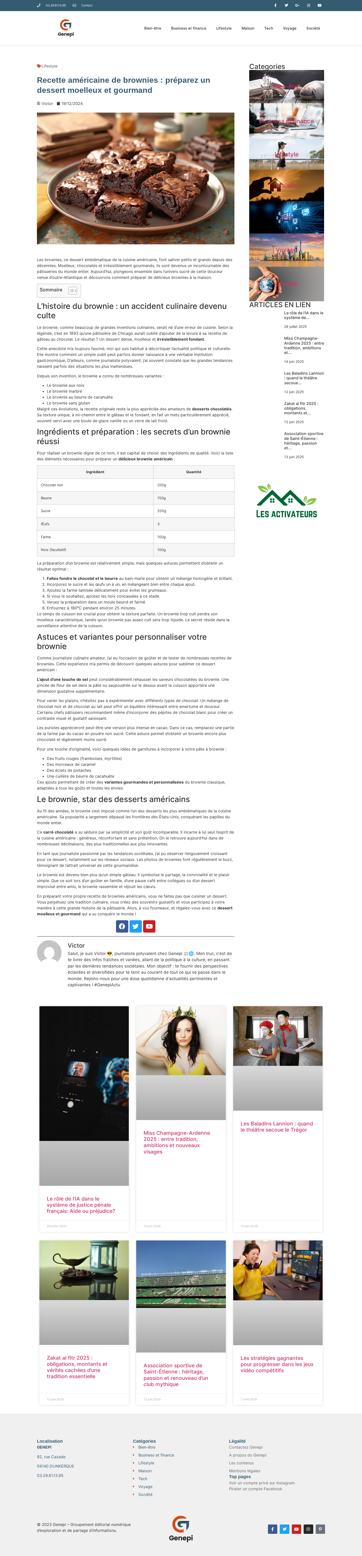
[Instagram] (308, 1529)
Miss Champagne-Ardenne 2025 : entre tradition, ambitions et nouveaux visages (177, 1142)
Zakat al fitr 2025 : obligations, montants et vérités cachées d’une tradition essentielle (77, 1367)
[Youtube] (296, 1529)
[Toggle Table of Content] (70, 290)
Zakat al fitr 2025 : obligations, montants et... (301, 408)
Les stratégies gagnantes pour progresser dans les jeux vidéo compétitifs (277, 1364)
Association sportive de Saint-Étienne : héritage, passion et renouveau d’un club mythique (176, 1374)
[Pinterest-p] (320, 1529)
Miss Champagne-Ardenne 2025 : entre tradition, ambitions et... (304, 345)
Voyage (289, 28)
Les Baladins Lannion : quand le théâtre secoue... (304, 378)
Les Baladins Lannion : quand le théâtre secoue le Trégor (277, 1127)
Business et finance (188, 28)
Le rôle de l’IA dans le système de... (303, 315)
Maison (248, 28)
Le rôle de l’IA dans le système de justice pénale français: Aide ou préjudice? (81, 1205)
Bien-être (152, 28)
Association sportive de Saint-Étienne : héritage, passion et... (303, 440)
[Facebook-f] (272, 1529)
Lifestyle (224, 28)
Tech (268, 28)
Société (313, 28)
